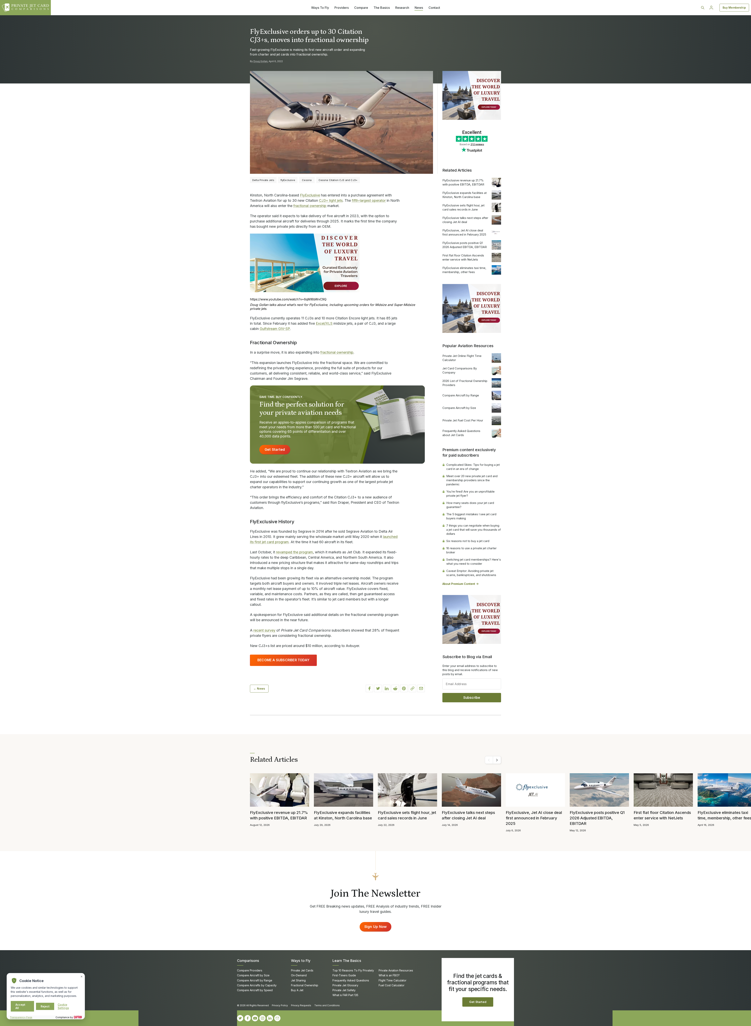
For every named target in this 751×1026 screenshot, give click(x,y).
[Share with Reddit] (395, 688)
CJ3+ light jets (331, 200)
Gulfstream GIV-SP (275, 329)
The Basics (382, 8)
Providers (341, 8)
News (419, 8)
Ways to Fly (300, 961)
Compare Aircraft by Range (460, 395)
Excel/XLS (324, 323)
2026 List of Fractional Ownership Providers (464, 383)
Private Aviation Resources (396, 970)
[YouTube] (255, 1018)
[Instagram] (262, 1018)
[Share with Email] (421, 688)
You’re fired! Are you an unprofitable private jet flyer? (470, 493)
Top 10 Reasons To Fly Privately (353, 970)
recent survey (264, 630)
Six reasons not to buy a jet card (467, 541)
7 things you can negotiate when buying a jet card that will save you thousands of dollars (473, 530)
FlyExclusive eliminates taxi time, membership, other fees (464, 270)
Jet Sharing (298, 980)
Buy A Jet (297, 990)
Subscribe (471, 698)
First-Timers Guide (344, 975)
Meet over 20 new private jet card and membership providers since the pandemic (472, 480)
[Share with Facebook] (369, 688)
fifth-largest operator (369, 200)
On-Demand (299, 975)
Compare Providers (249, 970)
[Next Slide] (497, 760)
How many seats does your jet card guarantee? (470, 505)
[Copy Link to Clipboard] (412, 688)
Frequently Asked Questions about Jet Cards (461, 433)
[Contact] (277, 1018)
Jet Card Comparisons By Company (459, 370)
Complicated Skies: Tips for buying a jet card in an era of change (473, 467)
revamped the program (294, 552)
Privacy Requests (301, 1005)
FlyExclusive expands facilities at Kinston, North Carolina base (464, 195)
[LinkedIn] (270, 1018)
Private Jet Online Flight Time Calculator (462, 358)
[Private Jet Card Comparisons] (25, 7)
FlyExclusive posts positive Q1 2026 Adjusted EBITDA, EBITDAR (464, 245)
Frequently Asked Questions (350, 980)
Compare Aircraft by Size (459, 408)
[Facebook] (247, 1018)
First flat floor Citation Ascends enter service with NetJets (463, 257)
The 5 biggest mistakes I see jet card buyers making (471, 516)
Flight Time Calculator (392, 980)
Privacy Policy (280, 1005)
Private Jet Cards (302, 970)
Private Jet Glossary (345, 985)
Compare (361, 8)
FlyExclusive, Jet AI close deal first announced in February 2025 (464, 232)
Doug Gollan (260, 61)
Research (402, 8)
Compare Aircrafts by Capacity (257, 985)
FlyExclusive (310, 195)
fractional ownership (309, 206)
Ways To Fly (320, 8)
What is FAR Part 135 (345, 995)
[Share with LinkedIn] (386, 688)
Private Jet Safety (344, 990)
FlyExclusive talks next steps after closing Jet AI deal (465, 220)
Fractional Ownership (304, 985)
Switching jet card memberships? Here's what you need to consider (473, 561)
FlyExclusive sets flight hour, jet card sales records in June (463, 207)
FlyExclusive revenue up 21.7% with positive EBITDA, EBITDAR (463, 182)
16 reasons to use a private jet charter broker (471, 550)
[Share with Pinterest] (404, 688)
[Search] (702, 7)
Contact (434, 8)
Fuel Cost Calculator (391, 985)
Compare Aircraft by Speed (255, 990)
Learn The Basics (346, 961)
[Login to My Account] (711, 7)
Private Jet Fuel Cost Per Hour (462, 420)
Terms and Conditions (327, 1005)
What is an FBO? (389, 975)
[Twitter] (240, 1018)
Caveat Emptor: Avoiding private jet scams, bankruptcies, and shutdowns (471, 573)
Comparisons (248, 961)
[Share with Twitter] (378, 688)
